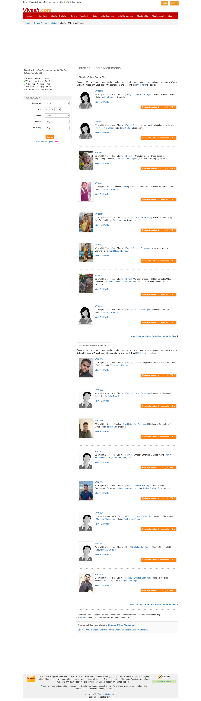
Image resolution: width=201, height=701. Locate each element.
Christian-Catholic (58, 15)
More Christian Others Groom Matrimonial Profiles (152, 604)
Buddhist (43, 15)
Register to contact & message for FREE (158, 107)
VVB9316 (99, 214)
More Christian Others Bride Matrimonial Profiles (153, 336)
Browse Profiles (40, 22)
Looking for (36, 103)
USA (136, 158)
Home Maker (114, 281)
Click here (141, 84)
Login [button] (164, 3)
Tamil (128, 125)
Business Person (125, 158)
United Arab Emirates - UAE (134, 281)
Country (38, 115)
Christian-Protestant (79, 15)
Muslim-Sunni (158, 15)
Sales (170, 309)
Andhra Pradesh (108, 97)
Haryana (104, 549)
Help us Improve (164, 681)
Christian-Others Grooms (111, 629)
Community (36, 127)
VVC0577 (99, 121)
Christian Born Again (143, 94)
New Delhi (117, 396)
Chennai (115, 189)
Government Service (127, 488)
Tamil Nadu (125, 127)
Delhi (110, 396)
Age (39, 109)
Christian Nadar (139, 125)
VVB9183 (99, 244)
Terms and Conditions (106, 694)
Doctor (98, 396)
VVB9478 (99, 183)
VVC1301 (99, 482)
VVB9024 (99, 306)
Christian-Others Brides (88, 629)
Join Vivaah (81, 617)
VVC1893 (99, 389)
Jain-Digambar (107, 15)
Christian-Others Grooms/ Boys (94, 345)
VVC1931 (99, 359)
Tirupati (130, 457)
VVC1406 (99, 451)
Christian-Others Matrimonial (121, 625)
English (129, 155)
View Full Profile (102, 101)
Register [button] (174, 3)
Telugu (129, 94)
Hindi (128, 278)
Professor (108, 580)
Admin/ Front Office (104, 127)
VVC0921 (99, 91)
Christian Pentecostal (141, 217)
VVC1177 (99, 543)
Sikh (170, 15)
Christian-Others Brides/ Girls (92, 77)
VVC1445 (99, 420)
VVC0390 (99, 152)
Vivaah (27, 22)
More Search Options (45, 141)
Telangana (123, 580)
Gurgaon (112, 549)
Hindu (94, 15)
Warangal (133, 580)
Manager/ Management (106, 519)
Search (30, 15)
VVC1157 (99, 574)
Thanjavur (124, 250)
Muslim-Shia (142, 15)
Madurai (124, 365)
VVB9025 (99, 275)
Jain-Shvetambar (125, 15)
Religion (53, 22)
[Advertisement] (100, 45)
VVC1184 (99, 512)
